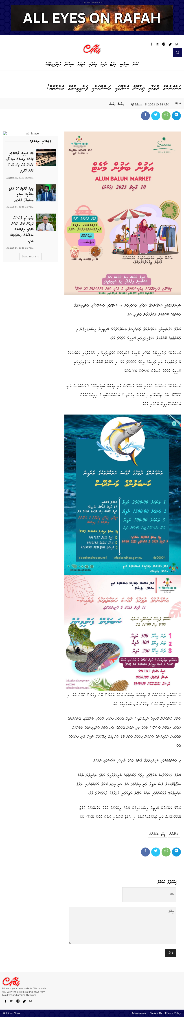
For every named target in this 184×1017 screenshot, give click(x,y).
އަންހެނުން (174, 834)
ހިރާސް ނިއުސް (116, 104)
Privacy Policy (173, 1013)
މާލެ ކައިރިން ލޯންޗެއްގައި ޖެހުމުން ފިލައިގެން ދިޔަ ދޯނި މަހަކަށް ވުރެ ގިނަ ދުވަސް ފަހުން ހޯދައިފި (19, 162)
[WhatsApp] (176, 45)
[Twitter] (170, 45)
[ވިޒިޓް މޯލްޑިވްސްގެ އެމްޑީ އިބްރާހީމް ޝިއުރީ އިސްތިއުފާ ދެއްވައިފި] (46, 193)
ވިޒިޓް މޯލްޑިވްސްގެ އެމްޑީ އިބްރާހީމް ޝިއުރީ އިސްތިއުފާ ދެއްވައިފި (21, 194)
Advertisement (139, 1013)
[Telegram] (164, 45)
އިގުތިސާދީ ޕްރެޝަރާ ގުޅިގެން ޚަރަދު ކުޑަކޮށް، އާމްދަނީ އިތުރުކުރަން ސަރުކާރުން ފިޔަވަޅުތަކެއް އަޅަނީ (21, 229)
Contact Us (156, 1013)
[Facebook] (151, 45)
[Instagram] (157, 45)
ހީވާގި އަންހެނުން (157, 834)
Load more (29, 256)
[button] (177, 52)
